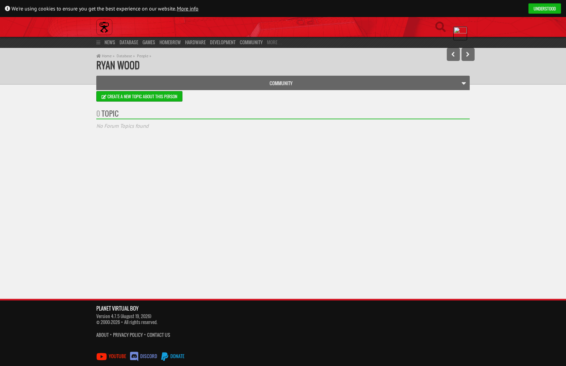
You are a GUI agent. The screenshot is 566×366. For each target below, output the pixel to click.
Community (251, 42)
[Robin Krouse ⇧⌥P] (453, 54)
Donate (176, 356)
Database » (126, 55)
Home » (108, 55)
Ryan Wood (118, 65)
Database (129, 42)
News (109, 42)
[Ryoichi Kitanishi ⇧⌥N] (468, 54)
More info (187, 8)
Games (148, 42)
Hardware (195, 42)
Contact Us (158, 334)
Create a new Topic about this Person (141, 96)
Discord (148, 356)
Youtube (117, 356)
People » (144, 55)
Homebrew (170, 42)
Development (223, 42)
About (102, 334)
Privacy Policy (128, 334)
